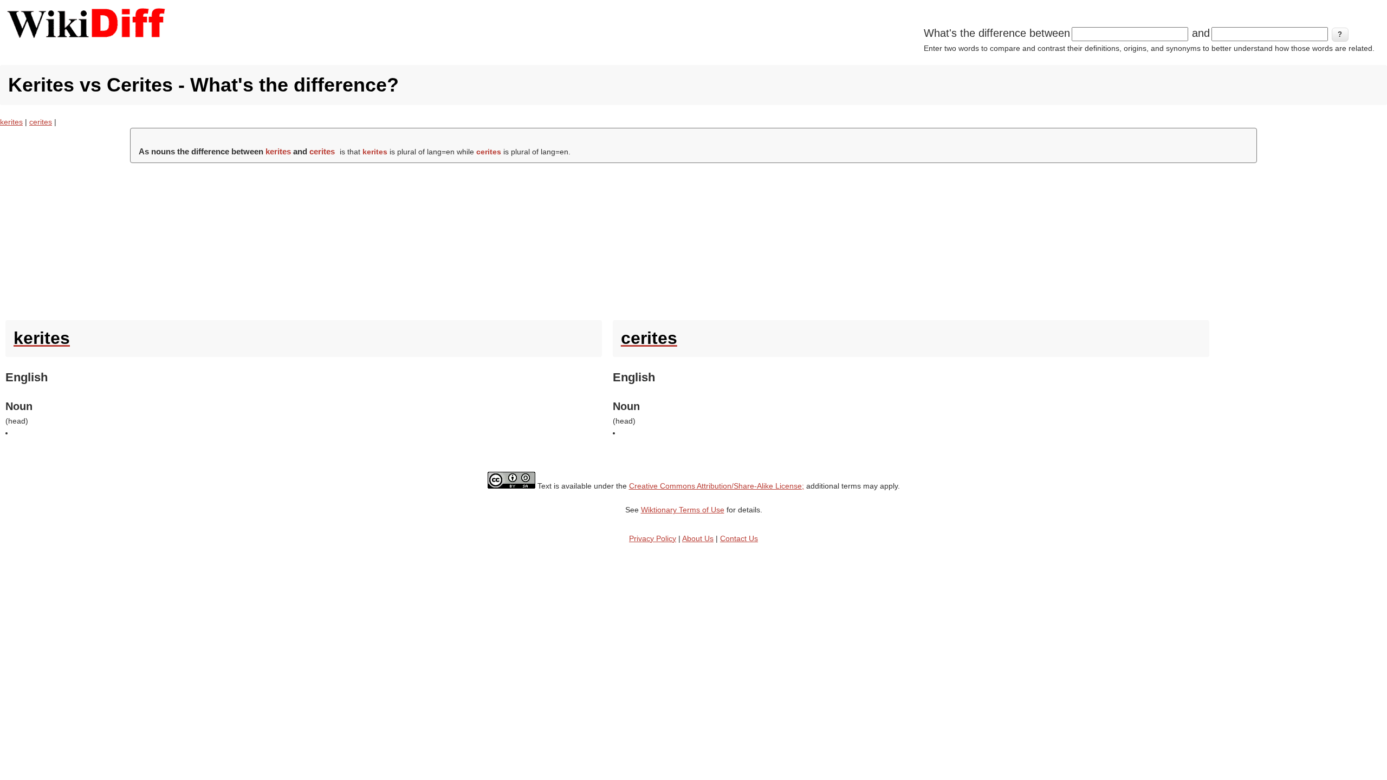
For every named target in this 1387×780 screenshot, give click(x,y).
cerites (40, 122)
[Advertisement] (693, 239)
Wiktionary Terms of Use (682, 509)
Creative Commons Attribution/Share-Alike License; (716, 486)
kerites (11, 122)
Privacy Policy (652, 538)
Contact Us (739, 538)
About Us (698, 538)
